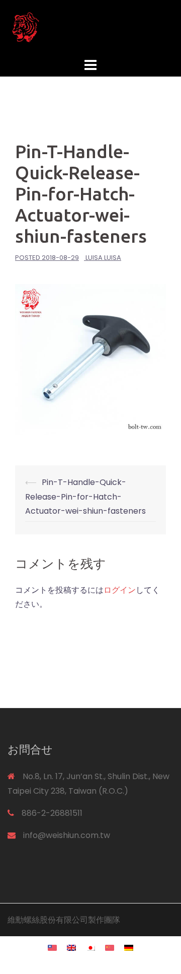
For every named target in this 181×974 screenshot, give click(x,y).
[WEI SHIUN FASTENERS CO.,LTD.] (90, 27)
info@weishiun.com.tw (66, 835)
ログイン (120, 590)
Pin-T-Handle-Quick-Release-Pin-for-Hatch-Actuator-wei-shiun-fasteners (85, 496)
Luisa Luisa (103, 257)
